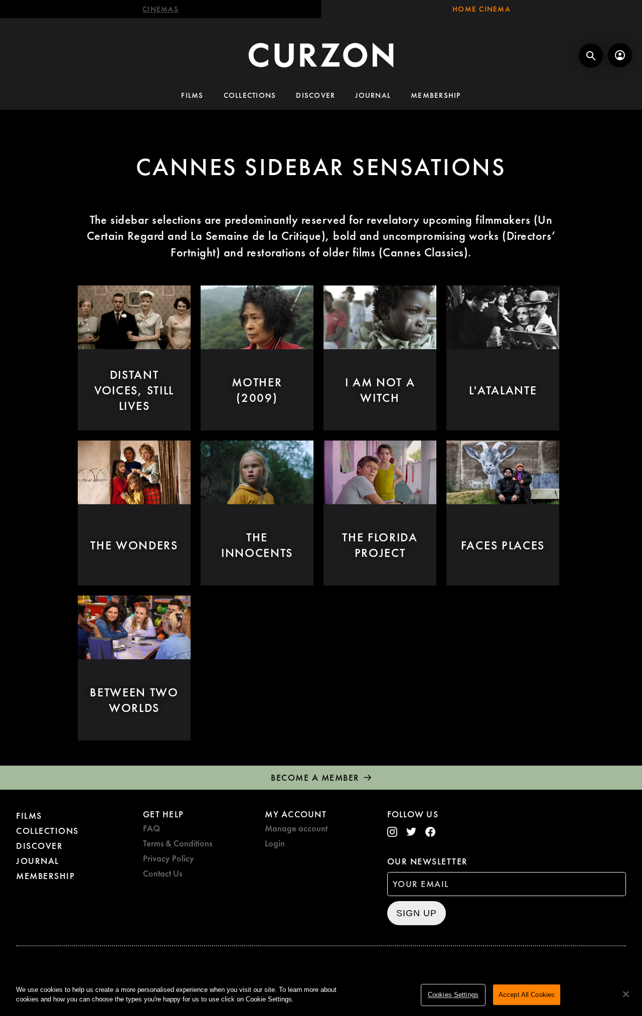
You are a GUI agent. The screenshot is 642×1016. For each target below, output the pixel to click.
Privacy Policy (168, 858)
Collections (250, 95)
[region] (321, 995)
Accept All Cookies (527, 994)
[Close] (626, 994)
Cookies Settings (453, 994)
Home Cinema (481, 9)
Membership (436, 95)
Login (275, 843)
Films (192, 95)
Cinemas (160, 9)
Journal (373, 95)
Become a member (315, 777)
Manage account (296, 828)
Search (591, 56)
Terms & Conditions (177, 843)
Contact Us (162, 873)
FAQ (151, 828)
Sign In (620, 55)
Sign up (416, 913)
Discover (315, 95)
